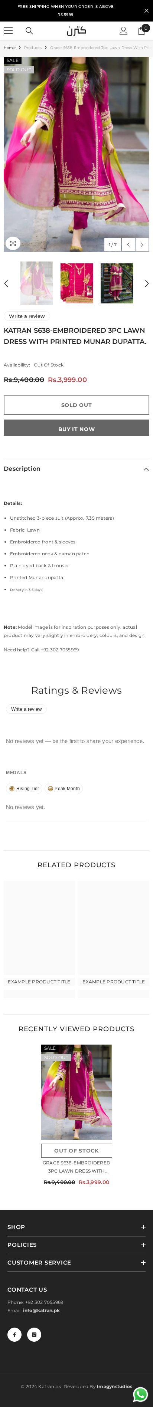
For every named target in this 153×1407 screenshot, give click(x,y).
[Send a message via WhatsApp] (140, 1394)
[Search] (29, 30)
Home (10, 47)
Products (33, 47)
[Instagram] (34, 1335)
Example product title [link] (39, 981)
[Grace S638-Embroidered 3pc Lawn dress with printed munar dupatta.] (76, 1092)
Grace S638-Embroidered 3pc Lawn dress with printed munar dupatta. (76, 1167)
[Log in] (124, 31)
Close (146, 11)
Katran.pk (49, 1386)
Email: (33, 1310)
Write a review (27, 316)
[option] (76, 154)
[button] (128, 244)
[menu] (8, 30)
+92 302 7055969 (44, 1302)
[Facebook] (14, 1335)
